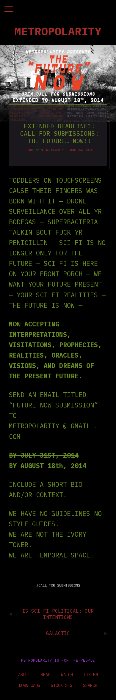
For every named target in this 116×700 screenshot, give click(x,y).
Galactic (58, 633)
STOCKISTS (61, 685)
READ (45, 674)
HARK (30, 150)
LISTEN (91, 674)
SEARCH (90, 685)
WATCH (67, 674)
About (24, 674)
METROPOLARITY (52, 150)
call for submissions (59, 585)
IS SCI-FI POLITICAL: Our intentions (58, 614)
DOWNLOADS (29, 685)
